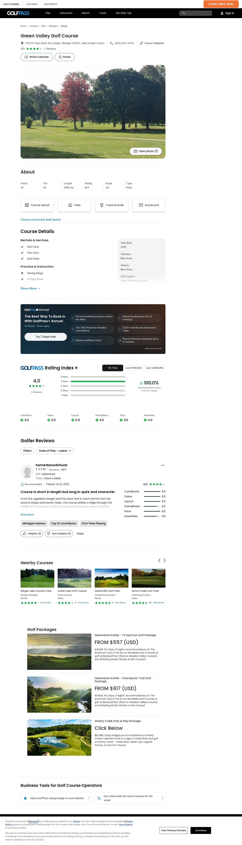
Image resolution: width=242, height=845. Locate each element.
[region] (121, 830)
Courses (34, 26)
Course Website (154, 43)
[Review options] (162, 465)
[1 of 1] (93, 112)
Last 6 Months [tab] (134, 367)
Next (164, 560)
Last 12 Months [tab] (154, 367)
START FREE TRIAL (221, 4)
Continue (200, 830)
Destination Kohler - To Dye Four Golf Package (125, 635)
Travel (102, 13)
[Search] (184, 13)
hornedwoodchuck (51, 465)
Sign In (229, 13)
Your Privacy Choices (173, 830)
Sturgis (64, 26)
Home (23, 26)
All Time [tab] (112, 367)
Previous (159, 560)
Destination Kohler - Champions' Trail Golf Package (123, 679)
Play (48, 13)
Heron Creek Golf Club (145, 591)
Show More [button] (29, 288)
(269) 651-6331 (124, 43)
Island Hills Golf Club (107, 591)
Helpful (34, 533)
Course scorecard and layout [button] (41, 219)
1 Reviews (50, 49)
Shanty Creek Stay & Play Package (118, 721)
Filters (27, 451)
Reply (80, 533)
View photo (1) (148, 151)
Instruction (66, 13)
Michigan (53, 26)
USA (43, 26)
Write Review (45, 602)
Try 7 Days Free (46, 337)
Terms (76, 821)
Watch (86, 13)
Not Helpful (61, 533)
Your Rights (125, 824)
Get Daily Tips (124, 13)
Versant (33, 821)
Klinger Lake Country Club (36, 591)
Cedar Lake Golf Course (72, 591)
